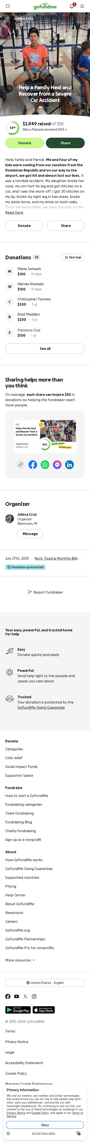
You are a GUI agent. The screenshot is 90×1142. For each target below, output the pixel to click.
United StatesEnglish (47, 983)
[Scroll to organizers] (7, 18)
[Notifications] (71, 6)
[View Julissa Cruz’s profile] (9, 518)
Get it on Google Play (18, 1010)
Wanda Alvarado (30, 284)
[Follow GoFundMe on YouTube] (16, 996)
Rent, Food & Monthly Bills (56, 558)
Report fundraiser (48, 592)
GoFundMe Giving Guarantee (41, 707)
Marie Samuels (29, 269)
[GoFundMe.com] (45, 6)
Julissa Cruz (27, 514)
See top (75, 257)
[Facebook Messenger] (57, 465)
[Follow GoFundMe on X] (25, 996)
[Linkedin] (69, 465)
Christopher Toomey (34, 299)
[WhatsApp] (45, 465)
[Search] (7, 6)
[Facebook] (32, 465)
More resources (18, 960)
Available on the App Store (44, 1010)
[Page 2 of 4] (44, 107)
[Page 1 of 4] (40, 107)
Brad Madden (28, 314)
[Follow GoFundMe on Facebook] (7, 996)
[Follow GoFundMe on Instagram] (34, 996)
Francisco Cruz (28, 330)
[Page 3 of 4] (47, 107)
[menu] (82, 6)
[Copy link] (20, 465)
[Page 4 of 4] (50, 107)
